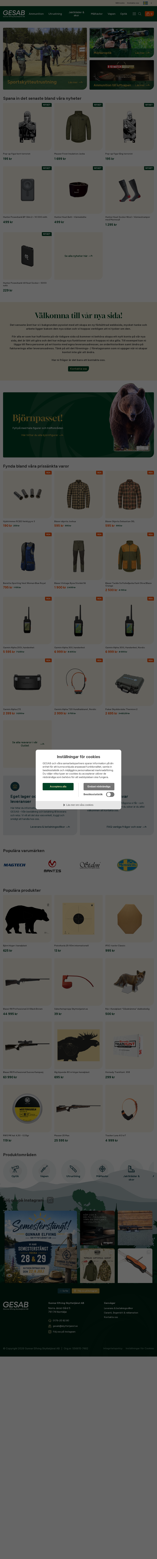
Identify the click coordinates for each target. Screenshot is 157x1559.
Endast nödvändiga (99, 786)
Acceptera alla (58, 786)
